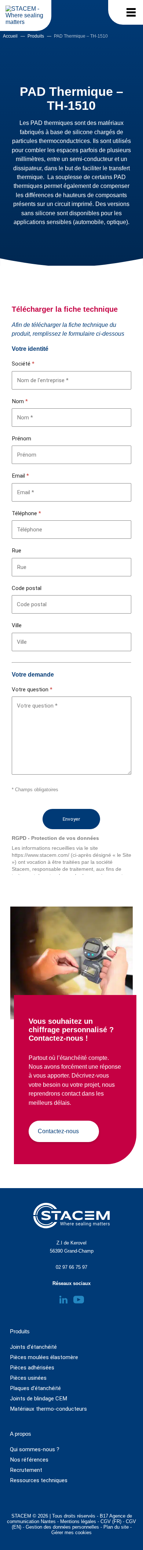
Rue (16, 550)
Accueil (10, 36)
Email (20, 475)
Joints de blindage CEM (38, 1398)
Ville (17, 625)
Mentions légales (78, 1521)
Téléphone (26, 513)
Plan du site (116, 1527)
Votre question (32, 689)
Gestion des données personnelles (62, 1527)
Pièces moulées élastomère (44, 1357)
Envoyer (71, 819)
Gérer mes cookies (71, 1532)
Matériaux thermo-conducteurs (48, 1409)
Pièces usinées (28, 1378)
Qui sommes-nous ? (34, 1449)
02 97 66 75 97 (71, 1267)
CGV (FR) (110, 1521)
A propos (20, 1434)
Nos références (29, 1459)
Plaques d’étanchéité (35, 1388)
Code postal (26, 588)
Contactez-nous (58, 1131)
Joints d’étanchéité (33, 1347)
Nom (20, 401)
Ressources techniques (38, 1480)
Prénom (21, 438)
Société (23, 363)
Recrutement (26, 1470)
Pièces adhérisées (32, 1367)
